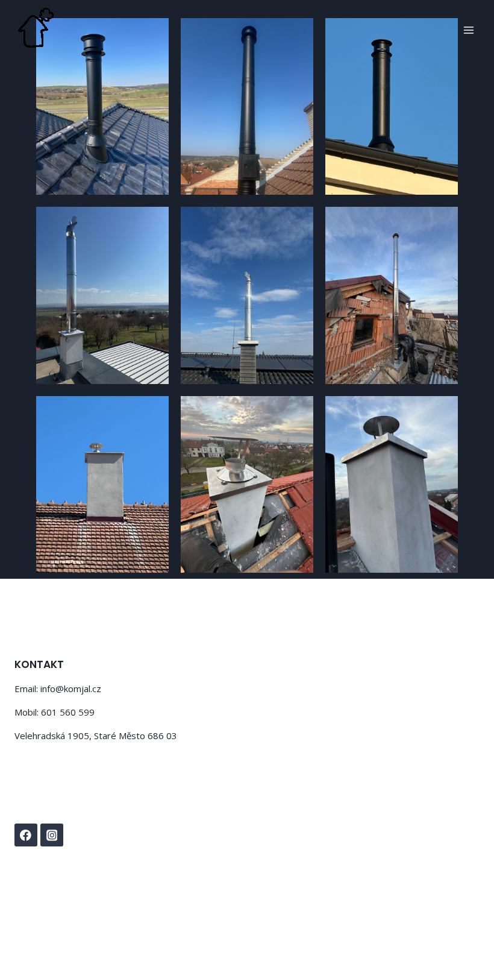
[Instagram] (51, 835)
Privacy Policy (39, 911)
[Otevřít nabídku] (468, 29)
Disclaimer (94, 911)
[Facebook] (25, 835)
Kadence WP (230, 883)
